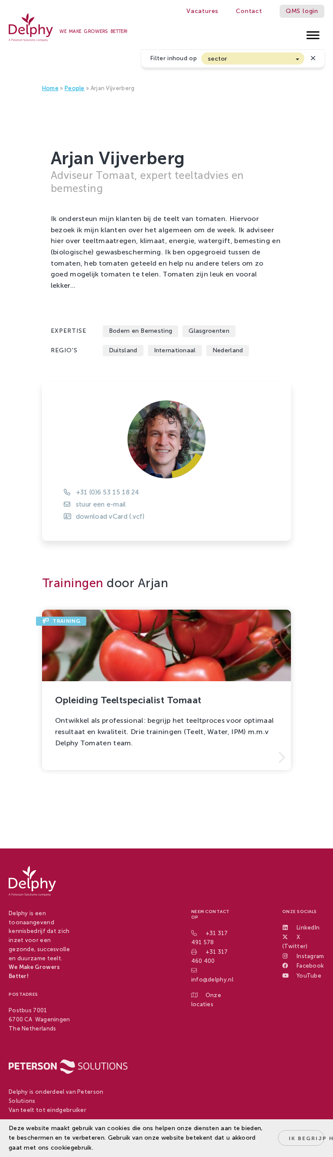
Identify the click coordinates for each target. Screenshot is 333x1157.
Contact (249, 11)
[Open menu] (313, 32)
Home (50, 88)
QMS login (302, 11)
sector (218, 58)
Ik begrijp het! (306, 1138)
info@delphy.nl (212, 979)
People (75, 88)
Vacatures (202, 11)
